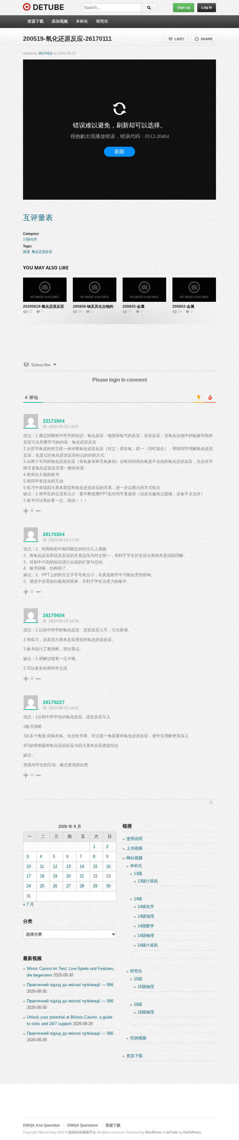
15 (95, 866)
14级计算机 (148, 945)
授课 (26, 252)
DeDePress (192, 1132)
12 (55, 866)
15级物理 (146, 986)
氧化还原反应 (42, 252)
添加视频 (60, 21)
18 (42, 876)
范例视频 (138, 1038)
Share (207, 39)
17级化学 (30, 239)
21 (82, 876)
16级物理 (146, 1012)
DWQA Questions (82, 1125)
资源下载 (35, 21)
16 (108, 866)
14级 (138, 898)
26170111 (45, 53)
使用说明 (134, 838)
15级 (138, 978)
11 (42, 866)
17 (28, 876)
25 (42, 886)
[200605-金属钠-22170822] (144, 289)
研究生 (102, 21)
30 (108, 886)
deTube (172, 1132)
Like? (180, 39)
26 (55, 886)
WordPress (153, 1132)
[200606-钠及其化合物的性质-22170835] (95, 289)
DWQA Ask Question (41, 1125)
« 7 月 (28, 904)
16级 (138, 1004)
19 (55, 876)
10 (28, 866)
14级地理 (146, 916)
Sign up (183, 7)
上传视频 (134, 848)
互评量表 (38, 217)
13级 (138, 873)
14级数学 (146, 926)
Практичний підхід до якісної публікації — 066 (70, 984)
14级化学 (146, 906)
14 (82, 866)
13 (68, 866)
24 (28, 886)
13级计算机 (148, 881)
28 (82, 886)
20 (68, 876)
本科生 (82, 21)
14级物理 (146, 935)
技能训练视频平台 (82, 1132)
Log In (206, 7)
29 (95, 886)
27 (68, 886)
